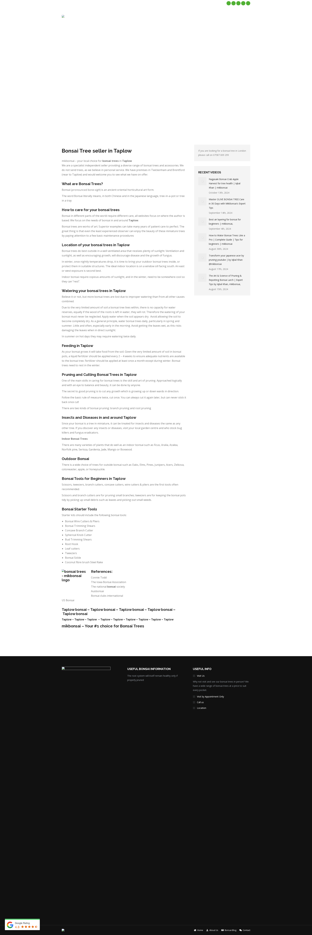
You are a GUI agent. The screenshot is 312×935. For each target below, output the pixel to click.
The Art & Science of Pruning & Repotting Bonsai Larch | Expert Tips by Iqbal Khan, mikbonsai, (226, 280)
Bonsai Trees (132, 626)
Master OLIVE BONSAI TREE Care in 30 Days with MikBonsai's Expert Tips (227, 203)
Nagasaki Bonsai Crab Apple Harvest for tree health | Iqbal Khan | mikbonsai (224, 183)
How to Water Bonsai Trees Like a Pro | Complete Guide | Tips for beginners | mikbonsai (227, 239)
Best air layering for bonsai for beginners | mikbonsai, (225, 221)
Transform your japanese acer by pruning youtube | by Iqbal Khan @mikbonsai (226, 260)
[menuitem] (173, 16)
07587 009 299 (221, 154)
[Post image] (202, 181)
